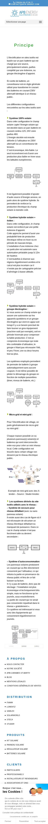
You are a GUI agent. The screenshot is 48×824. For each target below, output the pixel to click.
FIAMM (10, 702)
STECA (10, 719)
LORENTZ (11, 707)
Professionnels (15, 774)
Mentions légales (16, 681)
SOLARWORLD (13, 715)
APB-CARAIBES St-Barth (18, 673)
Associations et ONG (17, 783)
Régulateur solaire (17, 749)
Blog (9, 677)
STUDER (10, 724)
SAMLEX (10, 711)
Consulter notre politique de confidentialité (18, 813)
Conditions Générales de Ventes (24, 686)
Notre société (14, 668)
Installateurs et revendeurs (22, 779)
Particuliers (13, 770)
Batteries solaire (16, 753)
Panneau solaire (15, 745)
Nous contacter (15, 664)
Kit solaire (12, 740)
